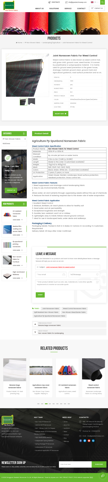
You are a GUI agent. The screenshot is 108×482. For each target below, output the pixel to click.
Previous (3, 382)
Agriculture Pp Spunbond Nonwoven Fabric (49, 316)
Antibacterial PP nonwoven (43, 447)
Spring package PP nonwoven (44, 444)
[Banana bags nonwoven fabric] (14, 369)
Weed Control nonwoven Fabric (74, 308)
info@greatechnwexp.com (77, 2)
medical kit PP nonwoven (43, 425)
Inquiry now (59, 114)
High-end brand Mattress (18, 273)
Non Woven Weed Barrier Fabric (74, 312)
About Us (39, 8)
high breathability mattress (43, 437)
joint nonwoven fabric (50, 308)
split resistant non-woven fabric (46, 312)
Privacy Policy (68, 478)
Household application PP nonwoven (47, 451)
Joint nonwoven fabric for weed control (60, 267)
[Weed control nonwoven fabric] (93, 369)
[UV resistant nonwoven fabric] (7, 214)
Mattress (6, 143)
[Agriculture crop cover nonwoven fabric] (41, 369)
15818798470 (56, 2)
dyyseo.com (55, 478)
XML (60, 478)
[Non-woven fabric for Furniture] (7, 260)
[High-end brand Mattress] (7, 275)
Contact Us (11, 190)
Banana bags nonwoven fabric (14, 386)
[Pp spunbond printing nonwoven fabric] (7, 244)
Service (68, 8)
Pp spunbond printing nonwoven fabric (17, 244)
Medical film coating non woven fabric (17, 229)
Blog (65, 438)
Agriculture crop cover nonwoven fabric (40, 386)
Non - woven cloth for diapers (45, 428)
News (65, 432)
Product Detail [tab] (41, 133)
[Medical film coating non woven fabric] (7, 229)
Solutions (54, 8)
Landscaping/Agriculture (51, 43)
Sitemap (66, 441)
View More (16, 220)
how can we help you (12, 168)
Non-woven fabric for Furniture (17, 259)
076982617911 (96, 431)
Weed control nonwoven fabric (93, 386)
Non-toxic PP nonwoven (43, 422)
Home (20, 43)
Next (105, 382)
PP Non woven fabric (32, 43)
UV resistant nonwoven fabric (17, 213)
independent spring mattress (44, 441)
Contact (81, 8)
